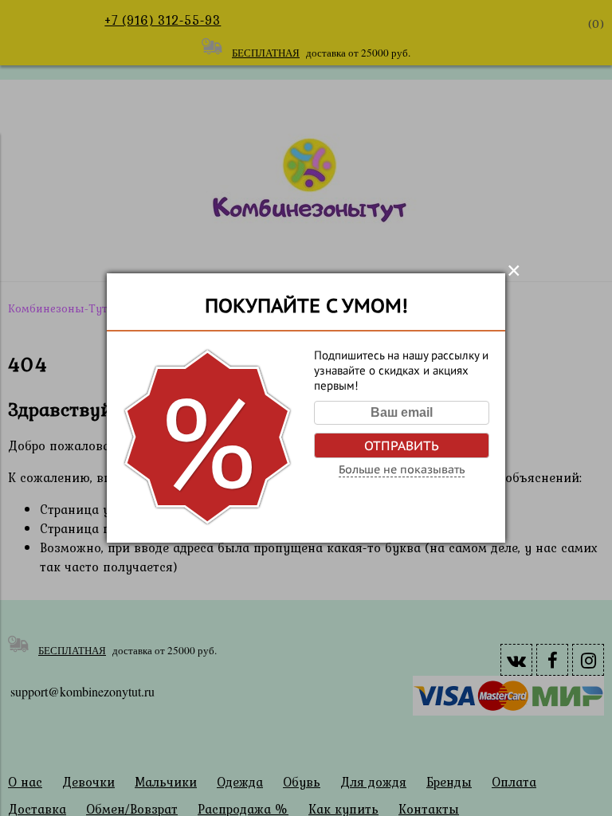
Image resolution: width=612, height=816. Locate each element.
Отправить (401, 445)
